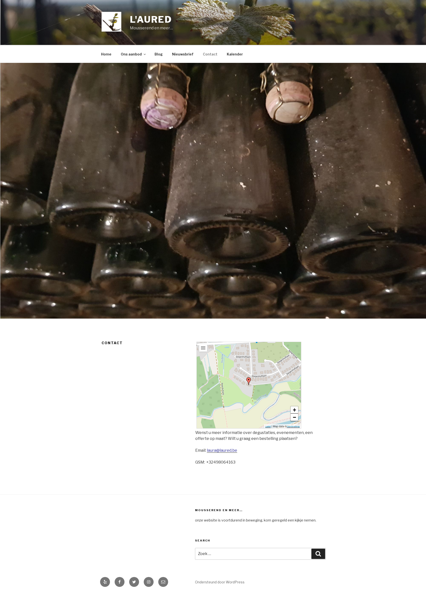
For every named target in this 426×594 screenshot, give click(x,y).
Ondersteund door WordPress (220, 582)
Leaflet (268, 426)
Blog (159, 54)
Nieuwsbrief (183, 54)
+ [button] (294, 410)
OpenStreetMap (293, 426)
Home (106, 54)
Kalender (235, 54)
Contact (210, 54)
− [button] (294, 417)
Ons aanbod (131, 54)
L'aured (151, 19)
